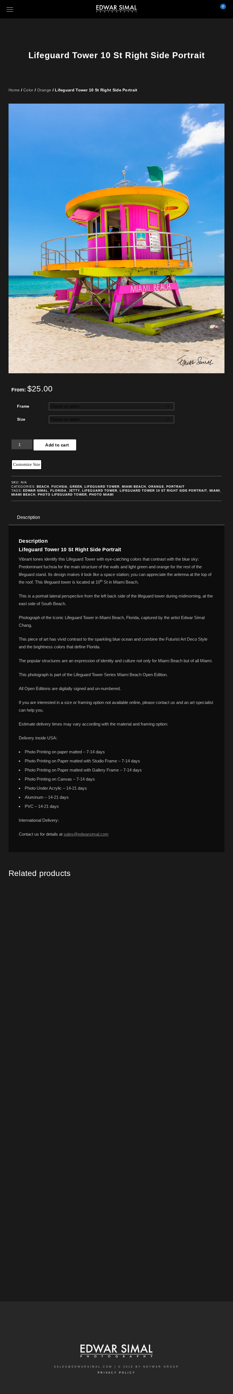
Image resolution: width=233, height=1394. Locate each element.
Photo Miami (101, 494)
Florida (58, 490)
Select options (62, 992)
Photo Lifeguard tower (62, 494)
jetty (74, 490)
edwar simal (35, 490)
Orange (44, 90)
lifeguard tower (99, 490)
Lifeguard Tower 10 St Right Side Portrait (163, 490)
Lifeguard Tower (102, 486)
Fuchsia (59, 486)
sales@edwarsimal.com (86, 834)
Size (21, 419)
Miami (214, 490)
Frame (23, 406)
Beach (43, 486)
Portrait (175, 486)
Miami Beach (134, 486)
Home (14, 90)
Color (28, 90)
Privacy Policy (117, 1372)
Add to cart (57, 445)
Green (76, 486)
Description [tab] (28, 517)
